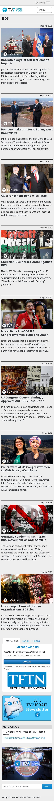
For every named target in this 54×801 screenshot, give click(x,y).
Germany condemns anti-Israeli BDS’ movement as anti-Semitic (24, 538)
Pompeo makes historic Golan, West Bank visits (27, 131)
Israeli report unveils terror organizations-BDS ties (21, 607)
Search (47, 786)
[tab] (11, 641)
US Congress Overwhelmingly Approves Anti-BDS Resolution (22, 399)
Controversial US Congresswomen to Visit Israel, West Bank (25, 468)
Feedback (13, 727)
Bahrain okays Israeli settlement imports (25, 61)
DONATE (27, 661)
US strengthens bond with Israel (24, 195)
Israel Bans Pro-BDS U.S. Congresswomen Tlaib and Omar (24, 332)
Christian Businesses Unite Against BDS (26, 263)
